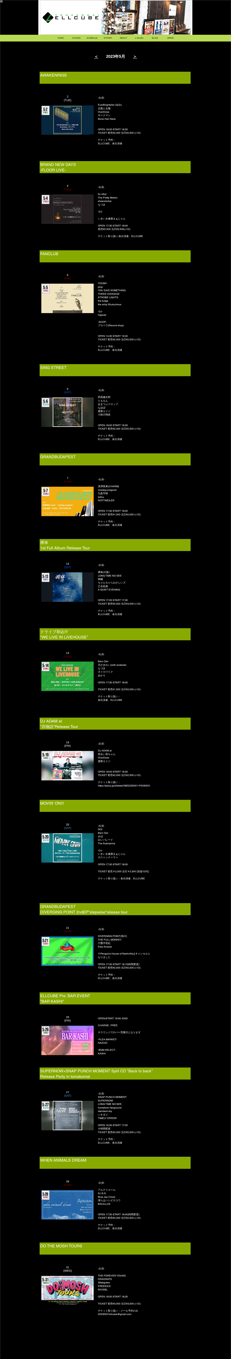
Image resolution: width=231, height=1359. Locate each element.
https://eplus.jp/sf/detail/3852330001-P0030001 (124, 785)
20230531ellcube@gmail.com (114, 1314)
